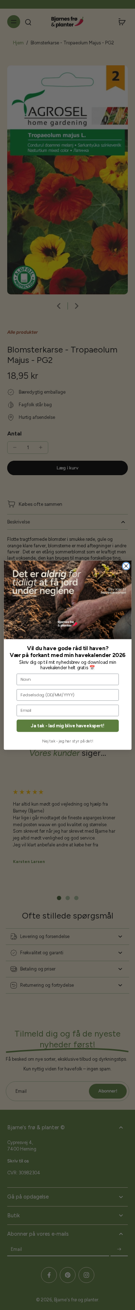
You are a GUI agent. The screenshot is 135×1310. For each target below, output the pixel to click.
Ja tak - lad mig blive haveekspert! (67, 725)
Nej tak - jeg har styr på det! (67, 741)
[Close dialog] (126, 565)
